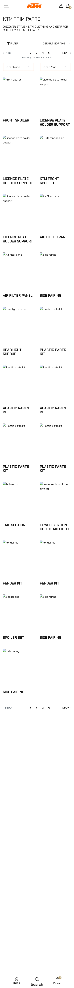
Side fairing (50, 295)
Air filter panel (55, 237)
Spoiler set (13, 637)
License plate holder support (55, 122)
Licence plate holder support (18, 180)
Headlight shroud (12, 352)
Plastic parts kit (53, 352)
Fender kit (12, 583)
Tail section (14, 525)
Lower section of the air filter (55, 527)
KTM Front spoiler (49, 180)
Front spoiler (16, 120)
